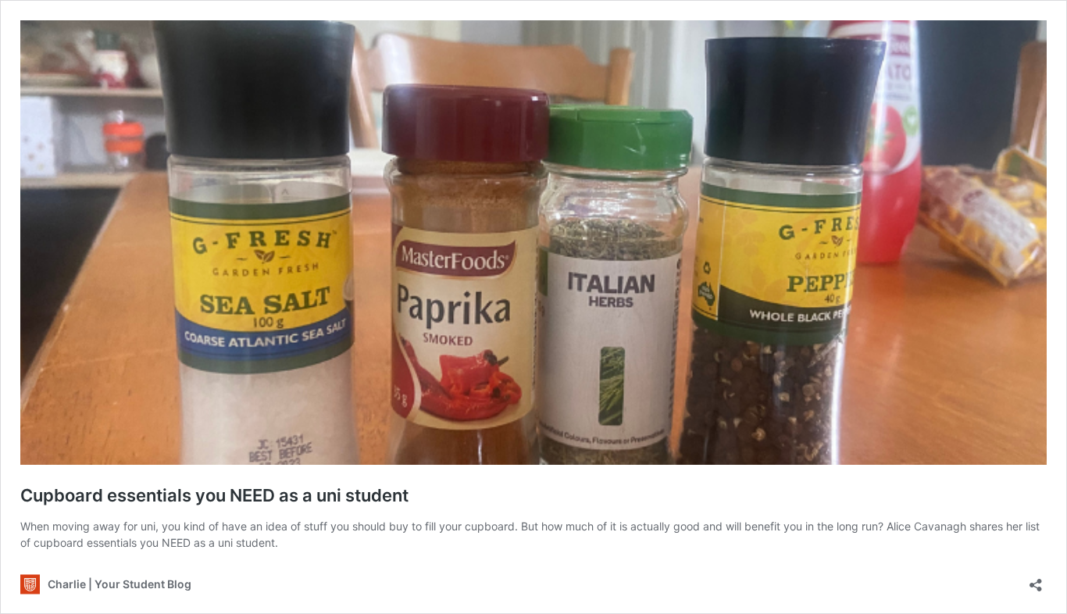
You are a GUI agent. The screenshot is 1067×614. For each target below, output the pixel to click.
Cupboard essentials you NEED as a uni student (214, 495)
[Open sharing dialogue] (1036, 580)
